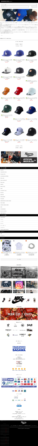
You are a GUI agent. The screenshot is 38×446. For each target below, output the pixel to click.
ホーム (1, 35)
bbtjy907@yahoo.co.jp (19, 418)
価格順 (20, 41)
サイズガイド (2, 235)
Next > (21, 44)
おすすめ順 (16, 41)
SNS (1, 233)
